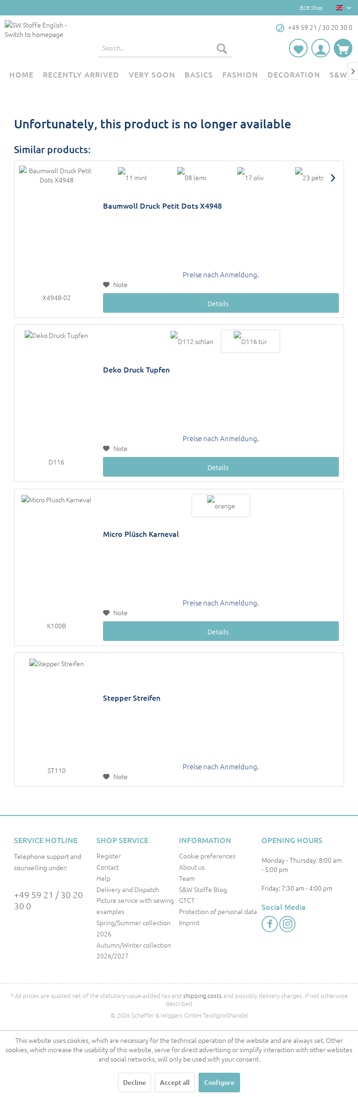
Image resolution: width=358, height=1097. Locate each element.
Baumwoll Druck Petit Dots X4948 (162, 206)
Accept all (175, 1082)
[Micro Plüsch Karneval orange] (221, 505)
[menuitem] (164, 48)
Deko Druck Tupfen (136, 369)
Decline (134, 1082)
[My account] (320, 48)
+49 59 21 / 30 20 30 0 (48, 900)
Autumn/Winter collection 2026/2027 (133, 950)
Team (187, 878)
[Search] (222, 48)
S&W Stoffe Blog (203, 889)
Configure (219, 1082)
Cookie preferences (207, 855)
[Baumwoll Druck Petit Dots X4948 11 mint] (132, 177)
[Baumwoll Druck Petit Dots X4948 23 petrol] (309, 177)
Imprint (189, 922)
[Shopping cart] (343, 48)
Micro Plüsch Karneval (141, 534)
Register (108, 855)
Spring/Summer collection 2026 (133, 928)
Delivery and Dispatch (127, 889)
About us (192, 867)
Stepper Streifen (131, 698)
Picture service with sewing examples (135, 905)
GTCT (187, 900)
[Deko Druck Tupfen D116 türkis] (250, 341)
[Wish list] (298, 48)
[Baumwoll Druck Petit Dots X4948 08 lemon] (191, 177)
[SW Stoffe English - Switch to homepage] (39, 38)
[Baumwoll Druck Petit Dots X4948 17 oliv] (250, 177)
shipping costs (202, 995)
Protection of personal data (218, 911)
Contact (107, 867)
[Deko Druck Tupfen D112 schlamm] (191, 341)
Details (218, 303)
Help (103, 878)
